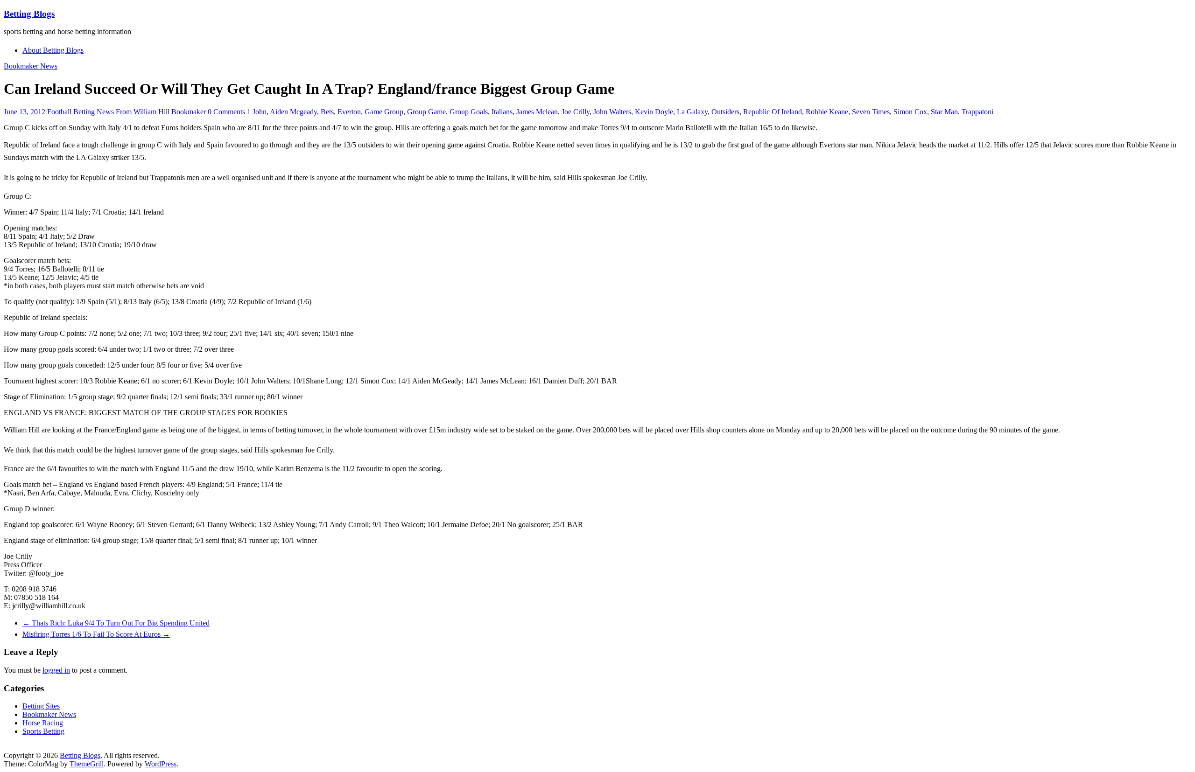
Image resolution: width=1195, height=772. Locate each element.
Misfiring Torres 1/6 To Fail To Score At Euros (96, 634)
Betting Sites (41, 706)
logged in (56, 670)
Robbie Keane (827, 112)
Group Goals (469, 112)
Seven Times (871, 112)
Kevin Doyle (654, 112)
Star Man (944, 112)
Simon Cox (910, 112)
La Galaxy (692, 112)
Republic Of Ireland (772, 112)
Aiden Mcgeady (293, 112)
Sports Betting (43, 731)
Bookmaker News (30, 66)
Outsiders (725, 112)
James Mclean (537, 112)
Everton (349, 112)
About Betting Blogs (53, 50)
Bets (327, 112)
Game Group (384, 112)
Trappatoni (977, 112)
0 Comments (226, 112)
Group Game (426, 112)
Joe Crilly (576, 112)
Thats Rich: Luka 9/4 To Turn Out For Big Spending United (116, 623)
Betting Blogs (29, 14)
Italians (502, 112)
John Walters (612, 112)
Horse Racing (42, 723)
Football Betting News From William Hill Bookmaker (126, 112)
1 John (257, 112)
